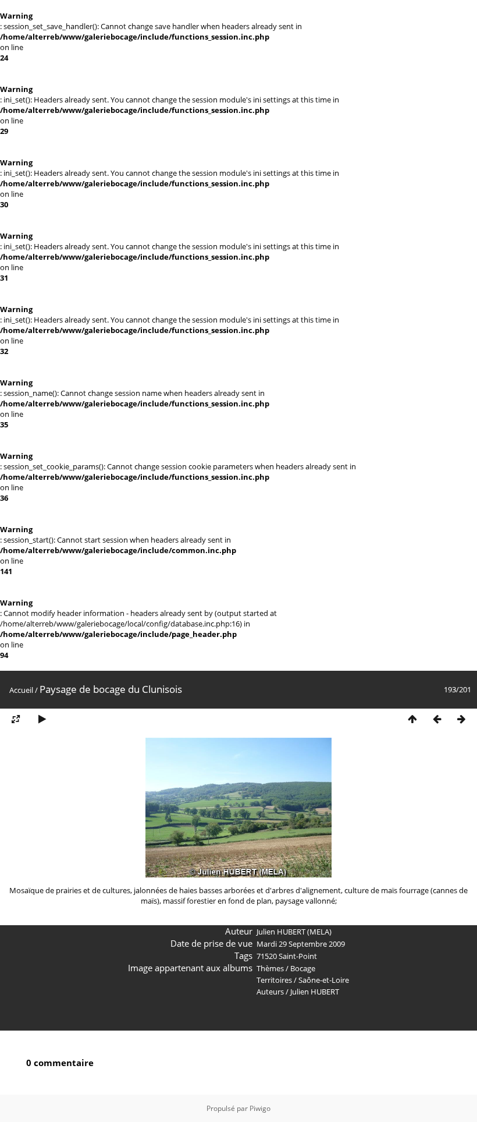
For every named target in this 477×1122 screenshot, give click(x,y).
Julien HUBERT (314, 991)
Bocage (302, 968)
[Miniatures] (412, 719)
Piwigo (260, 1108)
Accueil (21, 690)
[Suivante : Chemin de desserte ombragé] (461, 719)
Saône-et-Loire (323, 980)
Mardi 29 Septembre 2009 (301, 944)
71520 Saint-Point (287, 956)
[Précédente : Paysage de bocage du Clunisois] (437, 719)
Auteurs (270, 991)
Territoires (274, 980)
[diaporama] (42, 719)
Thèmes (270, 968)
